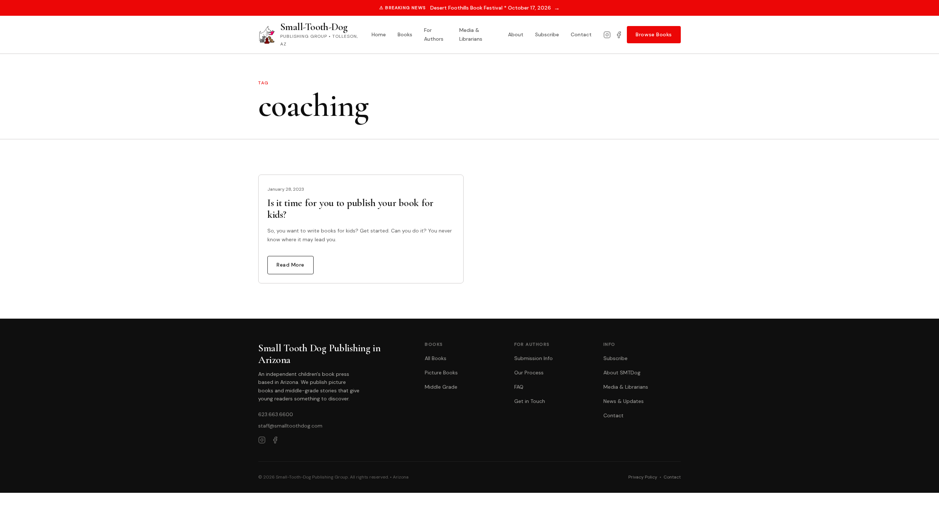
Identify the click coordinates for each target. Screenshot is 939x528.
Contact (581, 34)
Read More (290, 264)
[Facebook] (618, 34)
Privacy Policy (642, 477)
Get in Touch (529, 401)
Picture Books (441, 372)
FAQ (518, 387)
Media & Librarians (470, 34)
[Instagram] (607, 34)
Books (405, 34)
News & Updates (623, 401)
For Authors (433, 34)
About (515, 34)
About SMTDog (621, 372)
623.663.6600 (275, 414)
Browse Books (654, 34)
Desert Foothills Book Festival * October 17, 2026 (495, 8)
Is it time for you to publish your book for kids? (350, 209)
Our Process (529, 372)
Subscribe (547, 34)
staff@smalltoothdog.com (290, 425)
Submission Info (533, 358)
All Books (435, 358)
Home (379, 34)
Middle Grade (441, 387)
